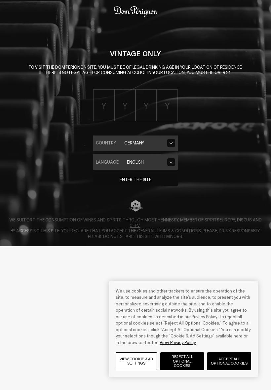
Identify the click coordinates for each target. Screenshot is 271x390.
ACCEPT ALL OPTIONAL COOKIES (229, 361)
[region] (183, 329)
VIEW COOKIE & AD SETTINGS (136, 361)
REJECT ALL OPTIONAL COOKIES (182, 361)
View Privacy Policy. (178, 342)
